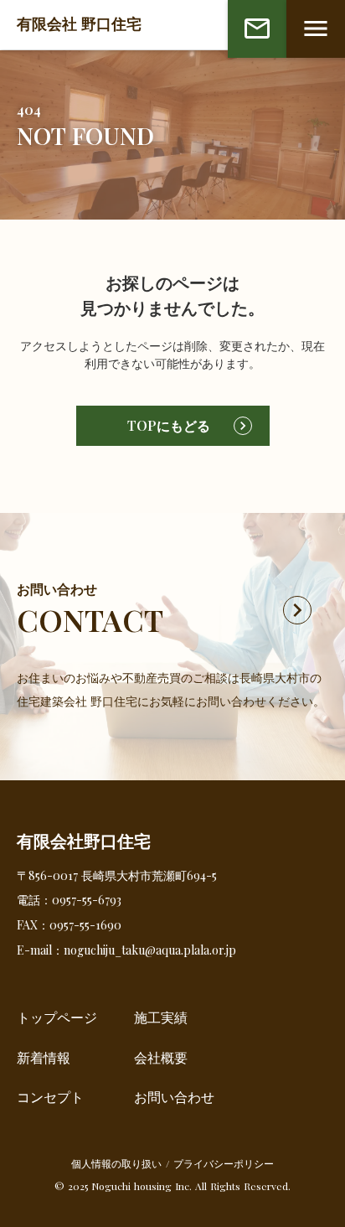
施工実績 (161, 1017)
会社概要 (161, 1057)
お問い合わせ (174, 1096)
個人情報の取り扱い (116, 1163)
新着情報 (43, 1057)
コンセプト (50, 1096)
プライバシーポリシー (223, 1163)
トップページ (57, 1017)
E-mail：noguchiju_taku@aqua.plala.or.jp (126, 950)
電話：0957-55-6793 (69, 900)
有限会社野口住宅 (84, 841)
